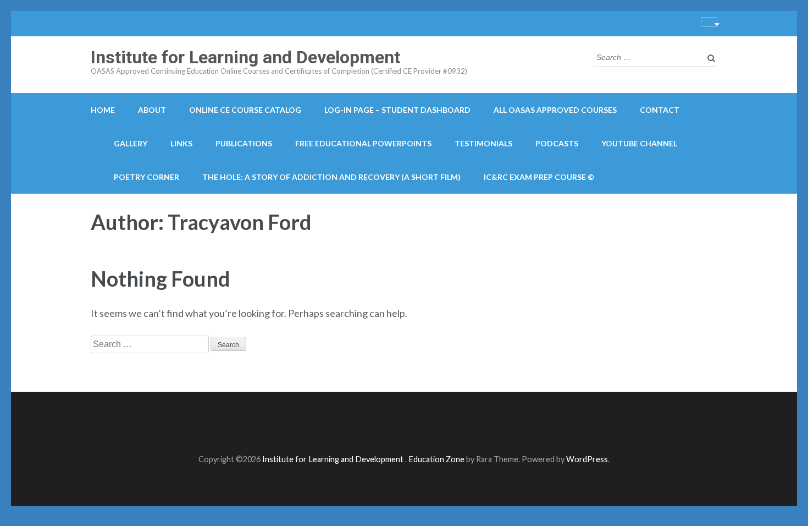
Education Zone (437, 459)
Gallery (130, 143)
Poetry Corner (146, 177)
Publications (243, 143)
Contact (659, 109)
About (152, 109)
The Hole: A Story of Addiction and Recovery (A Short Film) (331, 177)
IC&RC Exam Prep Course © (539, 177)
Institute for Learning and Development (245, 57)
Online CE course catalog (245, 109)
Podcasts (556, 143)
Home (103, 109)
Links (181, 143)
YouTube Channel (639, 143)
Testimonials (483, 143)
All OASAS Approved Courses (555, 109)
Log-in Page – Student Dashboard (397, 109)
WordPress (587, 459)
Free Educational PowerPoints (363, 143)
